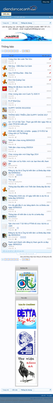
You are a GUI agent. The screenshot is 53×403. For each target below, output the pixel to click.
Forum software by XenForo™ (10, 400)
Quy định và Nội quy (36, 398)
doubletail (11, 175)
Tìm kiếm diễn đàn (19, 17)
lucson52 (11, 61)
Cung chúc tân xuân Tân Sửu (20, 59)
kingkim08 (11, 228)
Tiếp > (27, 51)
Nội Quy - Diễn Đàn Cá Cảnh (20, 66)
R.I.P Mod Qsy (14, 101)
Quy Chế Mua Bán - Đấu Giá (20, 73)
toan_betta (11, 110)
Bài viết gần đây (7, 17)
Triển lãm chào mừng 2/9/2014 (20, 147)
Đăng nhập (46, 2)
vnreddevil (11, 68)
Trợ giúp (49, 395)
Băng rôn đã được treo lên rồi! (20, 87)
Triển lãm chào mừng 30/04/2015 (21, 140)
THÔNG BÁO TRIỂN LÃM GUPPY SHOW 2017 (28, 115)
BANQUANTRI (12, 156)
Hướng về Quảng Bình (15, 181)
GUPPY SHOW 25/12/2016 (19, 108)
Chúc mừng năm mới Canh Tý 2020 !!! (24, 94)
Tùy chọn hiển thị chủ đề (26, 253)
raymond (11, 89)
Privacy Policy (48, 398)
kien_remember (13, 200)
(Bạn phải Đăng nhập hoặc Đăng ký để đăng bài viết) (36, 256)
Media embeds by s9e (26, 400)
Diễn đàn (6, 14)
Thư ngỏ (11, 180)
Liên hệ (43, 395)
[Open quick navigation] (50, 23)
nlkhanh (10, 142)
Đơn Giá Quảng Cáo (16, 80)
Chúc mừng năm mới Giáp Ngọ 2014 (23, 154)
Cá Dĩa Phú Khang (13, 126)
